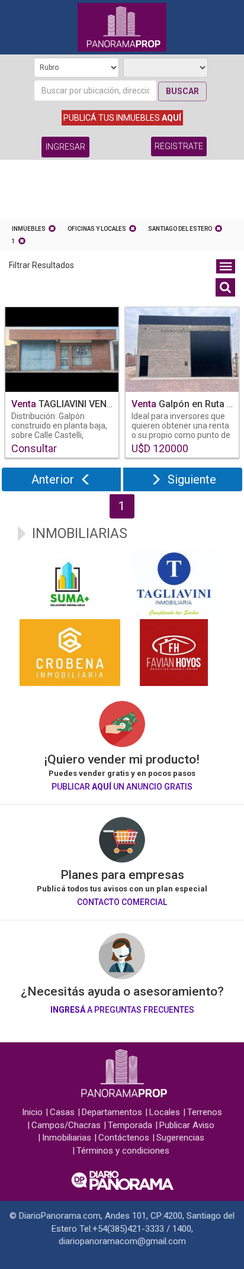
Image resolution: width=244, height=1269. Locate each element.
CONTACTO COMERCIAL (122, 902)
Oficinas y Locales (97, 229)
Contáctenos (123, 1137)
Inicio (32, 1112)
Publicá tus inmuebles (122, 118)
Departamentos (112, 1112)
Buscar (182, 91)
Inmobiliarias (66, 1137)
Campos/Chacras (66, 1125)
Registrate (179, 146)
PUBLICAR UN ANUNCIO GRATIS (122, 786)
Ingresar (65, 147)
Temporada (130, 1125)
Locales (164, 1112)
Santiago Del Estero (180, 229)
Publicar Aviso (186, 1125)
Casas (62, 1112)
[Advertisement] (122, 192)
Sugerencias (180, 1137)
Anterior (52, 479)
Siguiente (192, 479)
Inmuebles (29, 229)
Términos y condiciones (122, 1150)
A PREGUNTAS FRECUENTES (122, 1009)
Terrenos (204, 1112)
